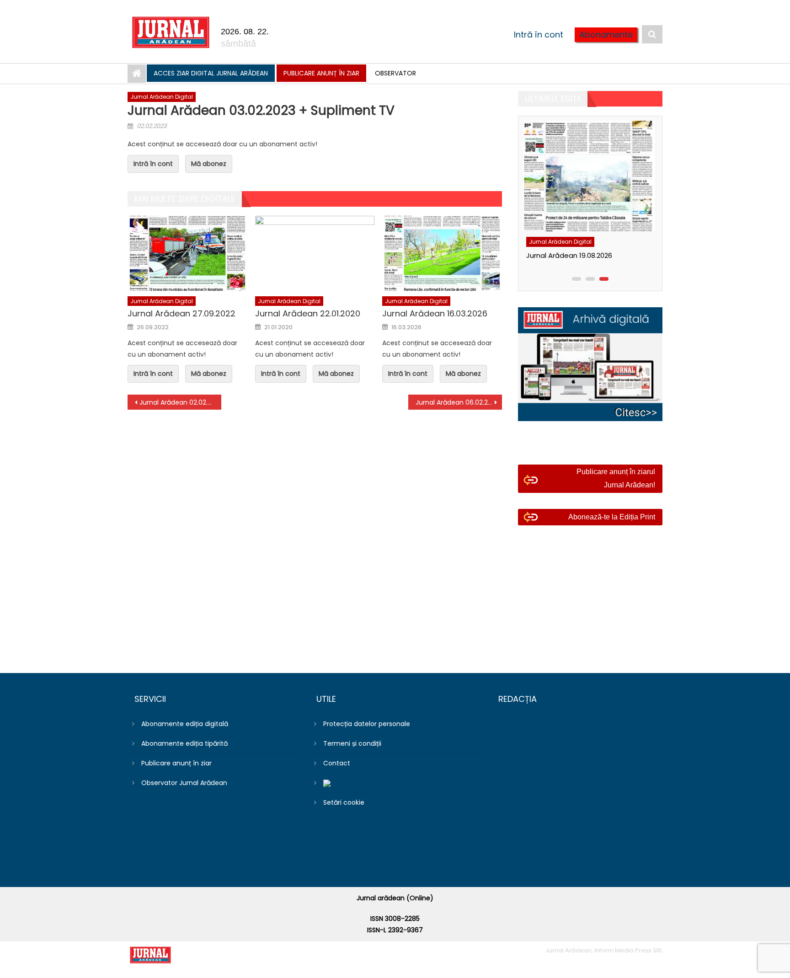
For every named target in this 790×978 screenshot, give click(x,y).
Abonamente (606, 34)
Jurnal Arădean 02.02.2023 (180, 402)
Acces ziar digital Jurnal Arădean (211, 73)
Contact (336, 763)
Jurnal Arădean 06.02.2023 (457, 402)
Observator (395, 73)
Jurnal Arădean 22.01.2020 (307, 313)
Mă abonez (208, 163)
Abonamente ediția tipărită (184, 743)
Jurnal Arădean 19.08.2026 (569, 255)
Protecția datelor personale (366, 723)
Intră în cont (538, 34)
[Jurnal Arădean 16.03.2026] (442, 253)
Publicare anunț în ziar (321, 73)
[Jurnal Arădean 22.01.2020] (315, 253)
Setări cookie (343, 802)
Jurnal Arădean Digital (161, 97)
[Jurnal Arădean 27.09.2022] (187, 253)
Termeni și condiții (352, 743)
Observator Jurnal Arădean (184, 782)
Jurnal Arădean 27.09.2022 (181, 313)
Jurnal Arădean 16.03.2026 (434, 313)
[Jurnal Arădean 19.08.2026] (588, 176)
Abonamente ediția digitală (184, 723)
